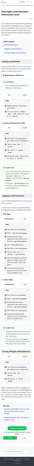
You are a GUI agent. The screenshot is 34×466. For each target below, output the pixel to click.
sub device (24, 66)
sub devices (22, 28)
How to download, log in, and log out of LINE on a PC (16, 419)
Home (3, 5)
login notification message (15, 334)
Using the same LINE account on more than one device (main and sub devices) (16, 411)
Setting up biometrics (11, 45)
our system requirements (13, 71)
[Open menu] (31, 2)
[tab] (9, 95)
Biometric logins (19, 5)
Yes (11, 438)
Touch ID (22, 106)
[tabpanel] (17, 108)
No (25, 438)
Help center (3, 2)
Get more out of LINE (10, 5)
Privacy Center (17, 460)
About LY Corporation (8, 459)
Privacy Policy (27, 459)
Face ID (15, 106)
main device (24, 69)
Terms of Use (19, 459)
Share (29, 18)
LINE (2, 1)
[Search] (28, 2)
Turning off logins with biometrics (15, 53)
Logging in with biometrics (13, 49)
